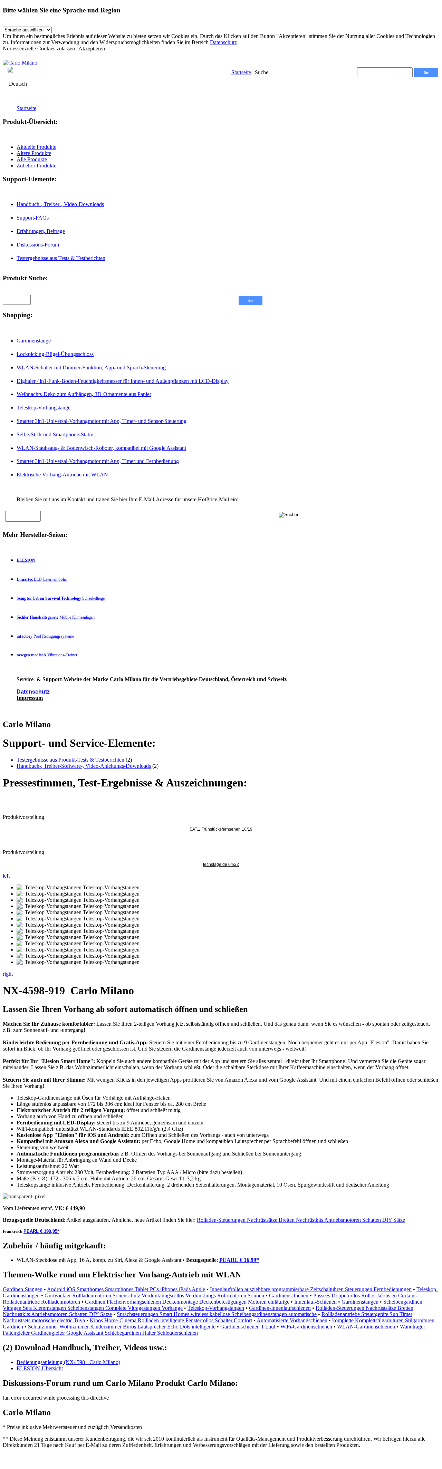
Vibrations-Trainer (47, 655)
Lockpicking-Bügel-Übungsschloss (55, 354)
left (6, 876)
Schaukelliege (61, 598)
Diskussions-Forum (38, 245)
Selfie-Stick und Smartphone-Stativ (55, 434)
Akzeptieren (91, 48)
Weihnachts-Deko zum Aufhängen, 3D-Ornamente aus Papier (84, 394)
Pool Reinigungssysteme (45, 636)
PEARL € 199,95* (41, 1231)
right (8, 974)
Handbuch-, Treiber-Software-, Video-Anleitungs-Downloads (84, 766)
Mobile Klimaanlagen (56, 617)
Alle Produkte (32, 159)
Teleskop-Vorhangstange (43, 407)
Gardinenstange (34, 341)
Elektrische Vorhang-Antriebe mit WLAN (62, 474)
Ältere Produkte (34, 153)
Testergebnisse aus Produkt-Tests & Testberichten (70, 760)
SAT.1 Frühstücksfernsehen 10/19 (221, 829)
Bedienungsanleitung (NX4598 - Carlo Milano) (68, 1362)
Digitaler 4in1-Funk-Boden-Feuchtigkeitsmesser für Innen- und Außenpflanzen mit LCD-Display (123, 381)
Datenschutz (223, 42)
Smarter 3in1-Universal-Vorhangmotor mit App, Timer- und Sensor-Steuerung (101, 421)
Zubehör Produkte (36, 165)
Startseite (241, 72)
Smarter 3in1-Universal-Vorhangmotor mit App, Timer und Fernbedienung (98, 461)
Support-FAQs (33, 218)
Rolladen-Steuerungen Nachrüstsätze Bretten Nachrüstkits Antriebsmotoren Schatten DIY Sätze (301, 1220)
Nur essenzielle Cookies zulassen (39, 48)
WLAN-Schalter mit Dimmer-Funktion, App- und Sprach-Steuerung (91, 367)
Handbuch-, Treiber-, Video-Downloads (60, 204)
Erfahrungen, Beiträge (41, 231)
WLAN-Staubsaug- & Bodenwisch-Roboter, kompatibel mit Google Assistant (101, 448)
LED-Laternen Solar (42, 579)
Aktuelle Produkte (36, 147)
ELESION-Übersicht (40, 1368)
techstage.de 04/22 (221, 864)
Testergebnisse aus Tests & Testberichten (61, 258)
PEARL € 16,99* (239, 1260)
